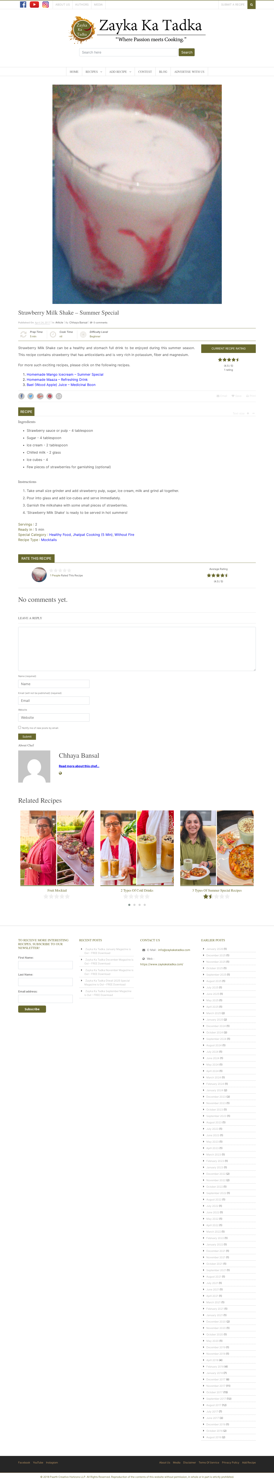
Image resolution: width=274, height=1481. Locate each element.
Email (223, 396)
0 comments (100, 322)
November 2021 (215, 1257)
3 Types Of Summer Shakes (217, 890)
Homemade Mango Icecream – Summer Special (65, 374)
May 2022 (212, 1218)
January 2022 (214, 1244)
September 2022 (216, 1193)
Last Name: (25, 974)
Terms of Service (209, 1462)
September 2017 (216, 1398)
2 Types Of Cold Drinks (57, 890)
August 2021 (213, 1276)
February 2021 (215, 1308)
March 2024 (213, 1077)
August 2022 (214, 1199)
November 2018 (215, 1353)
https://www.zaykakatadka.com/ (161, 964)
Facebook (24, 1462)
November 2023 (216, 1103)
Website (22, 709)
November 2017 (215, 1385)
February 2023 (215, 1161)
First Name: (26, 957)
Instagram (52, 1462)
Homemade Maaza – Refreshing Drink (57, 379)
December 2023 (216, 1096)
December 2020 (216, 1321)
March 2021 (213, 1302)
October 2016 (214, 1430)
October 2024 (214, 1032)
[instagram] (46, 4)
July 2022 (212, 1206)
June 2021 (212, 1289)
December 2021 (215, 1250)
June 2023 (212, 1135)
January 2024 (214, 1090)
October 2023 (214, 1109)
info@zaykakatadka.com (174, 950)
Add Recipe (118, 72)
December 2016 (215, 1424)
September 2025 (216, 974)
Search (186, 52)
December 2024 (216, 1026)
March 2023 (213, 1154)
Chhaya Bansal (78, 322)
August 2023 (214, 1122)
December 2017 (215, 1379)
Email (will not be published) (40, 693)
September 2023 (216, 1116)
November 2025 (216, 961)
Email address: (27, 991)
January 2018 (214, 1373)
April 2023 (212, 1148)
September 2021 (216, 1270)
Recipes (92, 72)
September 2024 (216, 1038)
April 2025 (212, 1006)
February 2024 (215, 1083)
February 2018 (215, 1366)
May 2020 (212, 1340)
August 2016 (213, 1437)
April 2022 (212, 1225)
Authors (82, 4)
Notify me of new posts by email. (40, 727)
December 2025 (216, 955)
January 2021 (214, 1315)
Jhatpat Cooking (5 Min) (93, 534)
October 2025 (214, 968)
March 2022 (213, 1231)
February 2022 (215, 1238)
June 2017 (212, 1418)
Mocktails (49, 540)
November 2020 (216, 1328)
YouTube (38, 1462)
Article (59, 322)
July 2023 (212, 1128)
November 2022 (216, 1180)
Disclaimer (189, 1462)
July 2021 (212, 1283)
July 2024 (212, 1051)
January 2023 (214, 1167)
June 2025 (212, 993)
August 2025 (214, 981)
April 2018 (212, 1360)
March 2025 (213, 1013)
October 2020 (214, 1334)
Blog (163, 72)
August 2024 (214, 1045)
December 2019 (215, 1347)
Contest (145, 72)
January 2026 (214, 948)
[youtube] (34, 4)
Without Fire (124, 534)
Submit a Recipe (233, 4)
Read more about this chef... (79, 766)
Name (27, 676)
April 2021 (212, 1295)
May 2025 (212, 1000)
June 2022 (212, 1212)
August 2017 (213, 1405)
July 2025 (212, 987)
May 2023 (212, 1141)
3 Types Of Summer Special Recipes (137, 890)
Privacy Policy (230, 1462)
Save (238, 396)
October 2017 (214, 1392)
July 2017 (212, 1411)
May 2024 (212, 1064)
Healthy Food (60, 534)
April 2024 (212, 1071)
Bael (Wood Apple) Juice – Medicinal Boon (61, 385)
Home (74, 72)
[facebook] (23, 4)
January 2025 (214, 1019)
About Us (62, 4)
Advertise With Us (189, 72)
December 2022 (216, 1173)
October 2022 (214, 1186)
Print (252, 396)
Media (98, 4)
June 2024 (212, 1058)
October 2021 (214, 1263)
